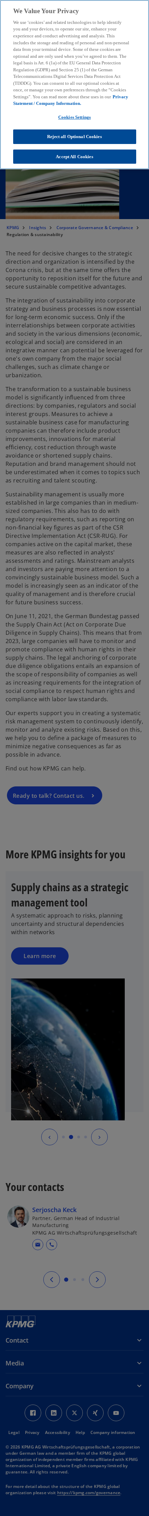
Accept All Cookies (74, 156)
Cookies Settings (74, 117)
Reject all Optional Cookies (74, 136)
